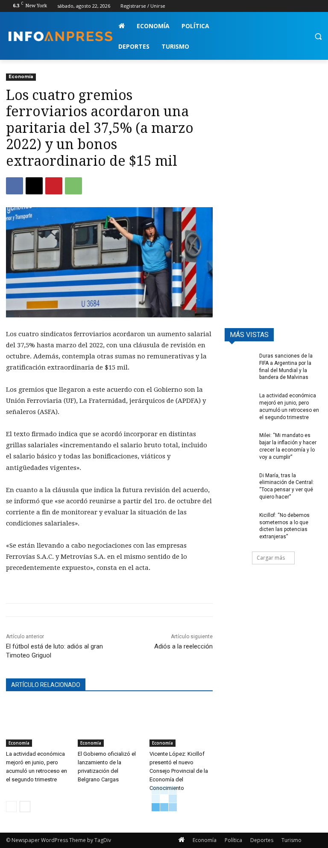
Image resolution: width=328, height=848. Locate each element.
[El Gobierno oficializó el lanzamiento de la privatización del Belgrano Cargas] (109, 724)
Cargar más (271, 557)
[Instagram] (282, 6)
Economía (21, 76)
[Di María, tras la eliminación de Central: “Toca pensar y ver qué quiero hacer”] (239, 482)
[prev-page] (11, 806)
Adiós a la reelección (183, 646)
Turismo (291, 840)
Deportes (261, 840)
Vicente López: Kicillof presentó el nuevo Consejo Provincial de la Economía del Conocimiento (178, 771)
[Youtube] (317, 6)
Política (233, 840)
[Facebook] (270, 6)
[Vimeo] (305, 6)
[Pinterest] (53, 185)
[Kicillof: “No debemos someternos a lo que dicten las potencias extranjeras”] (239, 522)
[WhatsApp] (73, 185)
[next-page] (25, 806)
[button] (318, 36)
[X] (294, 6)
